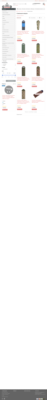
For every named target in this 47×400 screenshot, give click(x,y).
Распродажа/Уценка (5, 51)
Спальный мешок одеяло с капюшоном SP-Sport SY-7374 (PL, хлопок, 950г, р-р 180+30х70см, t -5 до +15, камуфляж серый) (23, 102)
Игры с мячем (4, 57)
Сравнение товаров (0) (20, 15)
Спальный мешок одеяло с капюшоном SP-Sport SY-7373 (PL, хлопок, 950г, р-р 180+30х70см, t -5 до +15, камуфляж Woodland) (38, 79)
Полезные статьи (4, 0)
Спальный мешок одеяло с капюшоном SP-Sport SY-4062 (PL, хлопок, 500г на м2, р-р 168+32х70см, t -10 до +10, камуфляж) (38, 56)
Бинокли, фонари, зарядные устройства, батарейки (8, 43)
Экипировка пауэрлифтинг (6, 14)
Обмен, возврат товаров (6, 393)
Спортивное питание (5, 29)
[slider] (2, 75)
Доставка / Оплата (5, 396)
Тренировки (4, 20)
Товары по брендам (5, 12)
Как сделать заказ (5, 392)
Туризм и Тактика (5, 49)
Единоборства (4, 39)
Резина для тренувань (5, 22)
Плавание (3, 41)
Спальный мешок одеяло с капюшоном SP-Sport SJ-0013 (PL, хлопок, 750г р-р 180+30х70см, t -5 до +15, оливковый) (23, 56)
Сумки (3, 33)
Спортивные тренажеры (5, 35)
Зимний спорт (4, 53)
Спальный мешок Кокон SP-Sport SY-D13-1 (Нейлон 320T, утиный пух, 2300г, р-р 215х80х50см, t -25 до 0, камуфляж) (38, 33)
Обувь (3, 16)
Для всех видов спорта (5, 47)
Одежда (3, 18)
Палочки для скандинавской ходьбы (7, 37)
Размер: (4, 103)
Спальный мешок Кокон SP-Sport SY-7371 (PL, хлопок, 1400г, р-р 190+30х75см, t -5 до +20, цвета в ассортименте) (23, 33)
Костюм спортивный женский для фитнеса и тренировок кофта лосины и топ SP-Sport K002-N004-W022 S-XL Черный (8, 97)
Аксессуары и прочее (5, 31)
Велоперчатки (4, 45)
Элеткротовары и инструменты (6, 55)
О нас (3, 395)
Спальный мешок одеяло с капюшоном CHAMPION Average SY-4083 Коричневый (38, 101)
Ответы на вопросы (5, 394)
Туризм (25, 11)
